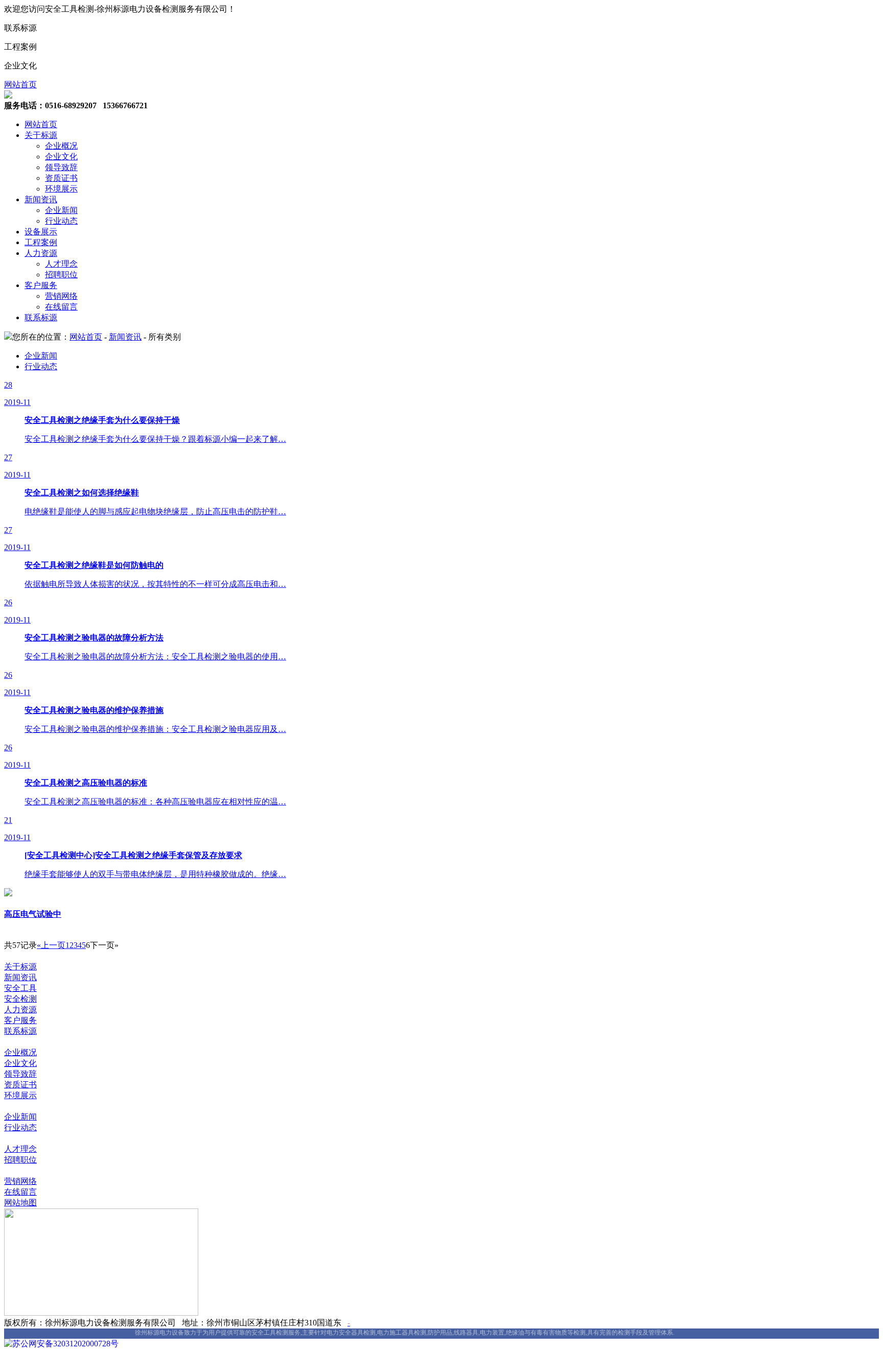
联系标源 (41, 317)
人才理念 (61, 263)
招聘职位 (61, 274)
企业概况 (61, 145)
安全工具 (20, 988)
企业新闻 (61, 210)
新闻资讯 (41, 199)
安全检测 (20, 998)
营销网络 (61, 296)
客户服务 (41, 285)
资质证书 (61, 178)
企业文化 (61, 156)
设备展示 (41, 231)
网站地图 (20, 1202)
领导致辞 (61, 167)
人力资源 (41, 253)
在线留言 (61, 306)
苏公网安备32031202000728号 (65, 1343)
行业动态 (61, 221)
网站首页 (20, 84)
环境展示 (61, 188)
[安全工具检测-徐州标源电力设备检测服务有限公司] (8, 95)
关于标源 (41, 135)
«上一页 (51, 945)
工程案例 (41, 242)
